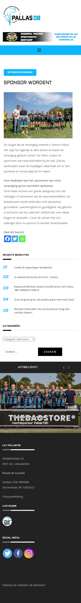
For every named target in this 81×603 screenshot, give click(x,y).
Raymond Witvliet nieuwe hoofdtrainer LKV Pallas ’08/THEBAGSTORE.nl (43, 288)
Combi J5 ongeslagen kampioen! (33, 267)
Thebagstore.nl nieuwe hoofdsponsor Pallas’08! (30, 420)
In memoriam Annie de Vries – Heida (36, 277)
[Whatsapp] (22, 238)
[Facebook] (7, 238)
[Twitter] (14, 238)
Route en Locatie (13, 473)
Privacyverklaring (12, 496)
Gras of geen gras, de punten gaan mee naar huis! (44, 299)
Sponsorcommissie (20, 72)
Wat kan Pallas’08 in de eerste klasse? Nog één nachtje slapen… (42, 310)
